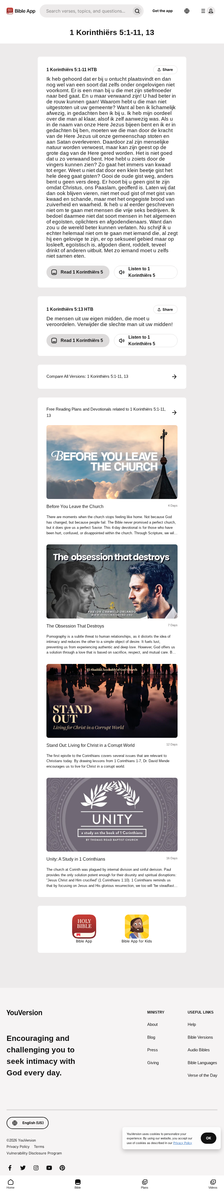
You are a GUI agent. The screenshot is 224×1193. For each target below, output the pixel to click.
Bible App (84, 941)
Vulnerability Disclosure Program (34, 1153)
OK (208, 1138)
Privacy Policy (18, 1146)
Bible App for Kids (137, 941)
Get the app (162, 10)
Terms (39, 1146)
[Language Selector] (186, 10)
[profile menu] (207, 10)
